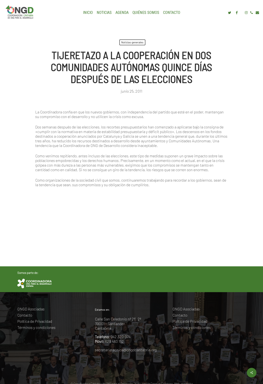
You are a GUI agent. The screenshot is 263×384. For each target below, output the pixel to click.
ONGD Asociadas (30, 309)
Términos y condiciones (36, 327)
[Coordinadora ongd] (34, 283)
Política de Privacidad (34, 321)
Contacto (24, 315)
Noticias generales (132, 42)
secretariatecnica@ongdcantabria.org (126, 349)
